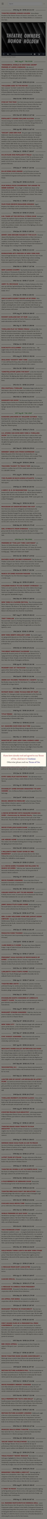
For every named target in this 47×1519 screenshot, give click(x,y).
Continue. (32, 758)
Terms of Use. (34, 762)
